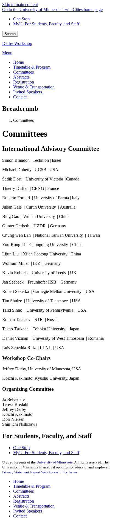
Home (18, 481)
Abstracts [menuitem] (21, 77)
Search (10, 34)
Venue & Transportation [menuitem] (34, 87)
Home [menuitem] (18, 62)
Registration (23, 501)
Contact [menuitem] (20, 97)
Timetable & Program (31, 486)
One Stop (21, 19)
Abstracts (21, 496)
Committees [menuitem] (23, 72)
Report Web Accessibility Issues (53, 472)
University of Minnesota (54, 462)
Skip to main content (20, 4)
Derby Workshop (17, 43)
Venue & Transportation (34, 506)
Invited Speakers (27, 511)
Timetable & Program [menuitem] (31, 67)
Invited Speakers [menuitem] (27, 92)
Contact (20, 516)
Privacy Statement (15, 472)
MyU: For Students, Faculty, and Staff (46, 23)
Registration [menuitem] (23, 82)
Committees (23, 491)
